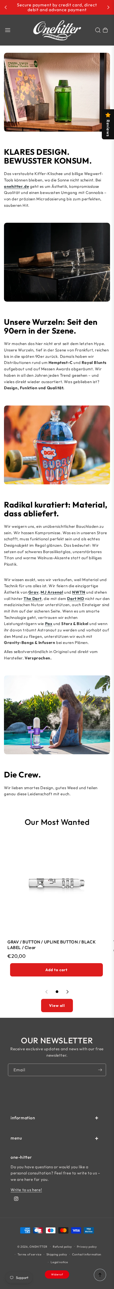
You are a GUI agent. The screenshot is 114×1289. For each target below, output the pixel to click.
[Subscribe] (100, 1070)
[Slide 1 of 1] (57, 991)
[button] (7, 30)
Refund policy (62, 1247)
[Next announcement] (108, 7)
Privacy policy (87, 1247)
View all (57, 1005)
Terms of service (29, 1254)
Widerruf (57, 1274)
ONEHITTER (38, 1246)
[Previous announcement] (6, 7)
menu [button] (16, 1138)
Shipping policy (57, 1254)
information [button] (23, 1117)
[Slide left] (46, 991)
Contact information (86, 1254)
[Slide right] (67, 991)
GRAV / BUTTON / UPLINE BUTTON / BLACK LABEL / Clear (51, 944)
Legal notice (59, 1262)
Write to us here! (26, 1189)
